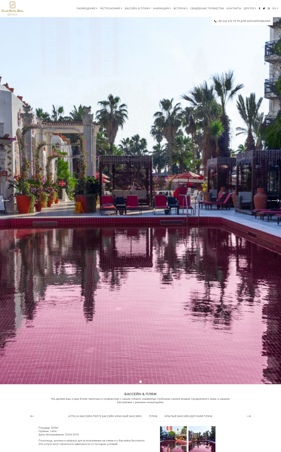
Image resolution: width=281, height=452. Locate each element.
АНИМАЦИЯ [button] (161, 8)
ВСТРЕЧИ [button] (180, 8)
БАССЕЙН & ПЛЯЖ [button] (137, 8)
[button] (137, 381)
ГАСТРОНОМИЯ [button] (110, 8)
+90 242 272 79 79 (228, 21)
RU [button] (274, 8)
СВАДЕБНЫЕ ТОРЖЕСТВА (207, 8)
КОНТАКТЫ (234, 8)
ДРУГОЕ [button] (249, 8)
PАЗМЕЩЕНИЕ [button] (86, 8)
